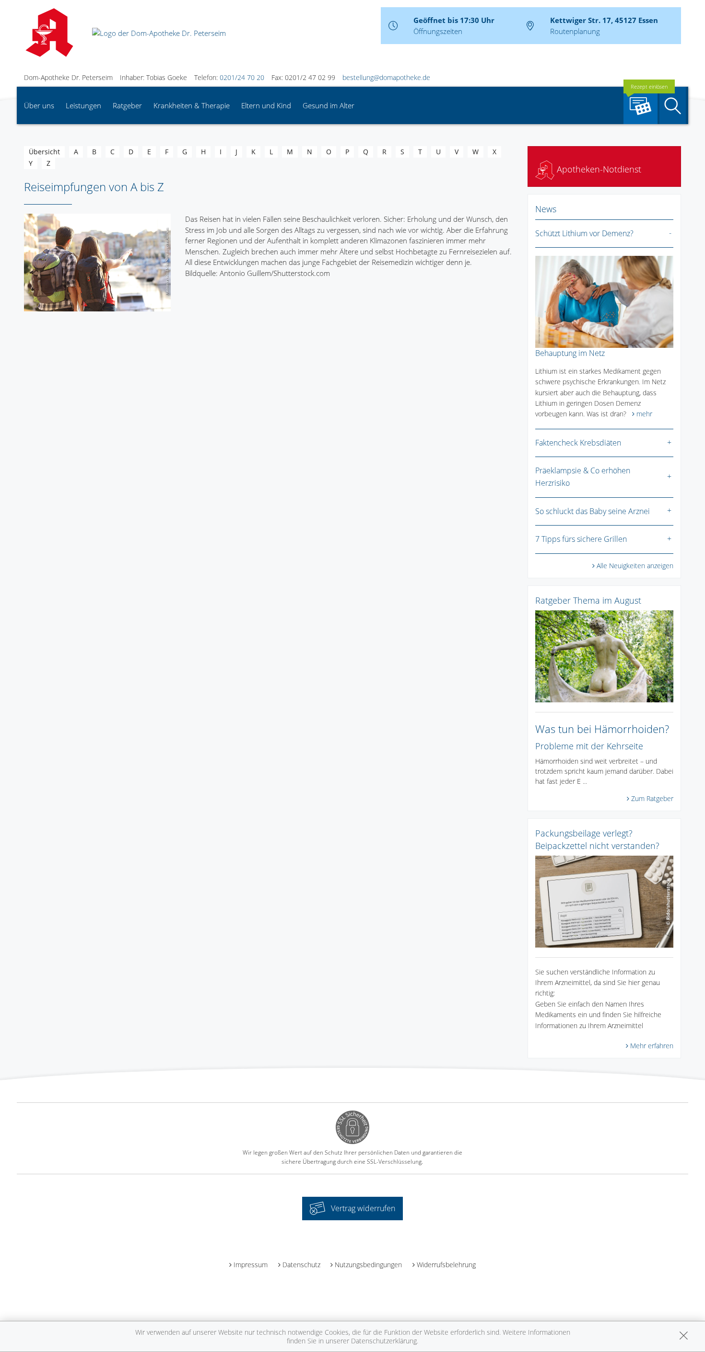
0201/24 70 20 (242, 77)
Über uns (39, 105)
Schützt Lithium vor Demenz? (584, 233)
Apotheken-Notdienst (597, 169)
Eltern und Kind (266, 105)
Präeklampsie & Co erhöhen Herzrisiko (582, 476)
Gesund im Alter (328, 105)
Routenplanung (575, 31)
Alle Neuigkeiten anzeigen (635, 565)
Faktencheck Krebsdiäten (578, 442)
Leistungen (83, 105)
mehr (644, 413)
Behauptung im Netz (570, 353)
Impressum (251, 1264)
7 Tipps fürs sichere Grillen (581, 539)
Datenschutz (301, 1264)
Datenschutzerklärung (384, 1340)
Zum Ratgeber (652, 798)
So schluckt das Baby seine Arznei (592, 511)
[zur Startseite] (159, 32)
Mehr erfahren (651, 1045)
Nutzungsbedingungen (368, 1264)
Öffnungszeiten (437, 31)
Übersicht (44, 151)
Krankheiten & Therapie (191, 105)
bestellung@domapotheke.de (386, 77)
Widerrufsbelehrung (446, 1264)
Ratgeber (127, 105)
